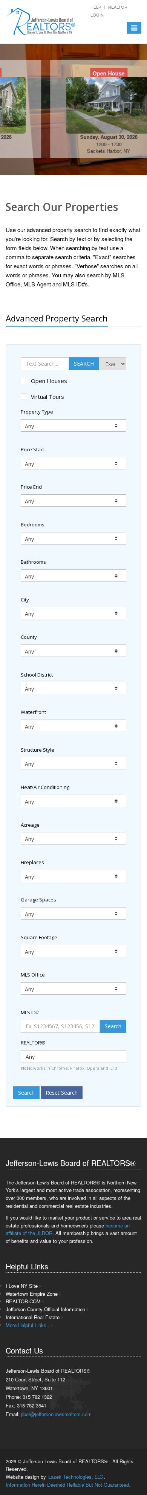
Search (113, 1026)
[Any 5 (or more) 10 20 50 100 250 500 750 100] (73, 838)
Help (95, 7)
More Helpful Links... (28, 1325)
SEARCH (84, 363)
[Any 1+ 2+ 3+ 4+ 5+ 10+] (73, 538)
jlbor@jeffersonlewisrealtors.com (56, 1414)
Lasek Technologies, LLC (75, 1476)
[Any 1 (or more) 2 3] (73, 876)
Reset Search (62, 1092)
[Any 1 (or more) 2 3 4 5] (73, 913)
